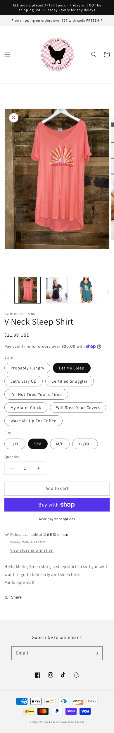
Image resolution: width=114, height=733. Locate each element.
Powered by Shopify (72, 721)
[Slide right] (107, 291)
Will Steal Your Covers (78, 407)
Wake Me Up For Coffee (33, 420)
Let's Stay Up (24, 381)
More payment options (57, 518)
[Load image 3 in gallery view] (86, 290)
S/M (38, 443)
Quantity (11, 456)
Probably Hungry (27, 368)
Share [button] (16, 597)
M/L (59, 443)
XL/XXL (85, 443)
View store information (31, 550)
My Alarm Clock (26, 407)
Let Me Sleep (71, 368)
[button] (7, 54)
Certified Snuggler (69, 381)
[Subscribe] (95, 653)
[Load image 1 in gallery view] (27, 290)
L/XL (15, 443)
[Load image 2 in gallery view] (57, 290)
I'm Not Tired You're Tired (36, 394)
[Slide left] (6, 291)
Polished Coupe (49, 721)
